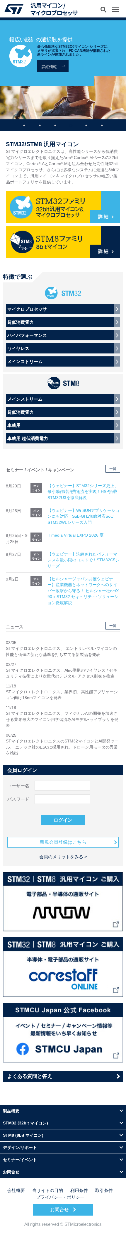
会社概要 (16, 1190)
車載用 (14, 425)
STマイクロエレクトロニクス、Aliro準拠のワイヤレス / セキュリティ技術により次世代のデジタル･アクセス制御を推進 (61, 673)
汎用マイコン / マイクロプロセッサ (53, 8)
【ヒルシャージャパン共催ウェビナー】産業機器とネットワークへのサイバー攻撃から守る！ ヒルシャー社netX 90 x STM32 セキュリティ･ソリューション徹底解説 (83, 591)
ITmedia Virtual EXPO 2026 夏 (75, 535)
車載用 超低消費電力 (27, 438)
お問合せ (60, 1209)
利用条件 (79, 1190)
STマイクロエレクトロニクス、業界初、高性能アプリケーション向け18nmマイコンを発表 (62, 695)
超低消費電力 (20, 322)
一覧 (112, 469)
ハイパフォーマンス (27, 335)
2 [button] (40, 124)
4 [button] (71, 124)
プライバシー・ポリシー (60, 1197)
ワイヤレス (18, 348)
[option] (63, 69)
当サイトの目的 (47, 1190)
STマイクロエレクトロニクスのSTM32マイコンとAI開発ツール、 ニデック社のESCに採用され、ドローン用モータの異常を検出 (62, 747)
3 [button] (55, 124)
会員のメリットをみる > (63, 856)
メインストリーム (24, 361)
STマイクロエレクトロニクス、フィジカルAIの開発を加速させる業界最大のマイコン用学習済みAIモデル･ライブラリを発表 (62, 719)
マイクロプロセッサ (27, 309)
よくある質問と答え (29, 1076)
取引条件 (104, 1190)
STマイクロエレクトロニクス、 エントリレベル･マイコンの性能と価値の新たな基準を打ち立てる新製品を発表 (61, 651)
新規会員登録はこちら (63, 842)
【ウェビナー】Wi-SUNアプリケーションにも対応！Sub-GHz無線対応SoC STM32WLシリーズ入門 (83, 516)
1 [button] (24, 124)
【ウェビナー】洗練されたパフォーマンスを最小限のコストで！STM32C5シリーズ (83, 560)
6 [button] (102, 124)
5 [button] (86, 124)
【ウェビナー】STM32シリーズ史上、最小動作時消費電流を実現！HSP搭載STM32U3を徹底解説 (82, 492)
